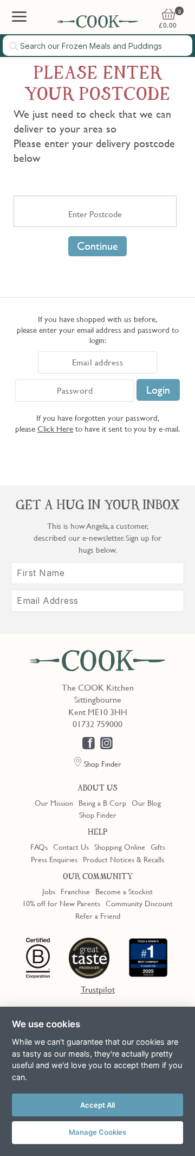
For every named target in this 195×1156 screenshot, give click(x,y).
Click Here (55, 428)
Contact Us (71, 846)
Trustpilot (98, 989)
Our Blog (146, 802)
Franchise (75, 891)
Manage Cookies (97, 1132)
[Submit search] (14, 46)
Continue (97, 245)
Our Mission (54, 802)
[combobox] (97, 45)
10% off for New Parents (61, 903)
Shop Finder (97, 814)
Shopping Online (119, 846)
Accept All (97, 1105)
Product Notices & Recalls (123, 859)
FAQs (39, 846)
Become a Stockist (124, 891)
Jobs (48, 891)
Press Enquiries (54, 859)
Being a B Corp (102, 802)
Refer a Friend (97, 915)
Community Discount (139, 903)
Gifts (158, 846)
